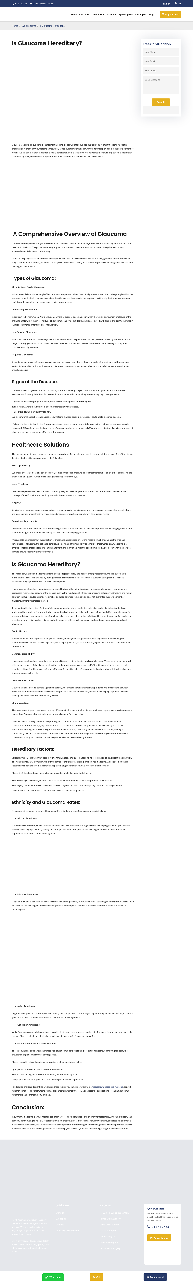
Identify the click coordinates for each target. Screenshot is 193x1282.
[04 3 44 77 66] (149, 1226)
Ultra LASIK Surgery (109, 1224)
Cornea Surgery (107, 1236)
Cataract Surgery (108, 1230)
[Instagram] (180, 3)
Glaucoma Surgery (109, 1242)
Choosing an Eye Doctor (67, 1230)
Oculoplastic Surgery (110, 1248)
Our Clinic (61, 1212)
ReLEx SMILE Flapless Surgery (114, 1212)
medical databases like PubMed (107, 1086)
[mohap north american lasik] (162, 1252)
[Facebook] (176, 3)
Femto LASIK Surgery (110, 1218)
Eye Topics (61, 1218)
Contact (60, 1224)
